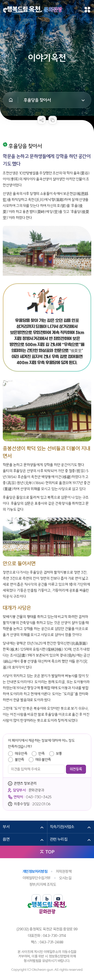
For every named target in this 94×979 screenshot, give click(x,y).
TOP (49, 851)
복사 (52, 120)
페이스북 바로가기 (36, 898)
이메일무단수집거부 (37, 878)
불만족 (19, 759)
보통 (59, 753)
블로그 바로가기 (47, 898)
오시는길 (65, 878)
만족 (41, 753)
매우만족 (21, 753)
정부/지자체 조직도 (42, 884)
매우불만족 (43, 759)
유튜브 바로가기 (58, 898)
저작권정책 (63, 871)
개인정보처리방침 (35, 871)
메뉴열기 (87, 9)
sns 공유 (41, 120)
